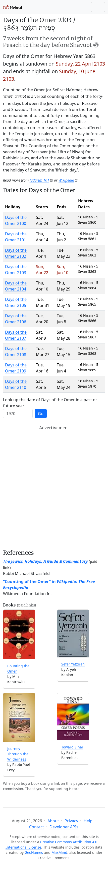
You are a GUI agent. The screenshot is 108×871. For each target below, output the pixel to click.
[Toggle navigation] (98, 7)
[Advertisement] (54, 487)
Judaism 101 (39, 180)
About (53, 821)
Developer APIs (63, 827)
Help (88, 821)
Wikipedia (66, 180)
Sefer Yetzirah (73, 664)
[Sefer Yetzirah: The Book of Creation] (73, 633)
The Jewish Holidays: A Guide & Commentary (45, 561)
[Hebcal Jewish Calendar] (12, 7)
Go (40, 413)
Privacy (71, 821)
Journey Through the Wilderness (17, 754)
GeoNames (34, 852)
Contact (36, 827)
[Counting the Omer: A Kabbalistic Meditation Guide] (19, 634)
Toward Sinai (72, 747)
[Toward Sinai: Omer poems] (73, 716)
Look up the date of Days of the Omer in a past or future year (50, 403)
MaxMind (59, 852)
